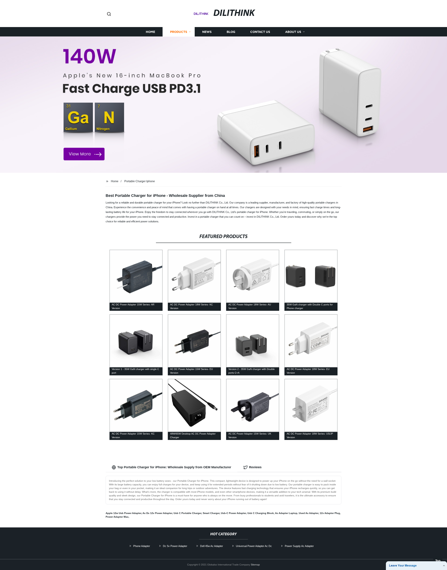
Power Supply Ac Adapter (299, 546)
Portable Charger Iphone (139, 181)
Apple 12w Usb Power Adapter (123, 513)
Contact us (260, 32)
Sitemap (255, 564)
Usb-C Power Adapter (233, 513)
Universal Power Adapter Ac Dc (254, 546)
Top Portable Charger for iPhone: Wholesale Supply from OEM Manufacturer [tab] (174, 467)
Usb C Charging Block (260, 513)
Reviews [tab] (255, 467)
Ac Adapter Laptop (286, 513)
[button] (109, 14)
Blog (231, 32)
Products (178, 32)
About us (293, 32)
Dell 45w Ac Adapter (211, 546)
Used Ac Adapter (308, 513)
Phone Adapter (141, 546)
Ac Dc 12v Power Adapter (157, 513)
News (207, 32)
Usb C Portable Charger (187, 513)
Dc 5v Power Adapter (175, 546)
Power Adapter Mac (117, 516)
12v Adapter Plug (330, 513)
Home (150, 32)
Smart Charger (211, 513)
